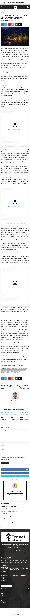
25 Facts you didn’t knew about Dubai (24, 420)
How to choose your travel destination (11, 511)
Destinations (3, 602)
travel (13, 372)
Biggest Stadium (8, 368)
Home (2, 10)
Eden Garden (4, 369)
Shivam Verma (5, 20)
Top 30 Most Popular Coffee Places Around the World (19, 568)
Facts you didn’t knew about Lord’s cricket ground (7, 386)
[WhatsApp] (12, 24)
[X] (5, 24)
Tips (2, 591)
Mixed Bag (3, 588)
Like (27, 469)
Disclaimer (10, 610)
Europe (2, 598)
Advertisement (24, 610)
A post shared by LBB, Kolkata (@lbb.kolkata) (15, 223)
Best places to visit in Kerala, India (10, 506)
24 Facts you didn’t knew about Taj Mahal (15, 420)
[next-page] (16, 423)
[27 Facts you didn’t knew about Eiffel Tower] (5, 415)
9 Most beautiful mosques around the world (12, 522)
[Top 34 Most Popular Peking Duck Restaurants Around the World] (4, 564)
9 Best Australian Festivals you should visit (12, 516)
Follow (26, 472)
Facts (5, 10)
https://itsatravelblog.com (15, 402)
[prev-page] (14, 423)
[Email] (20, 24)
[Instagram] (13, 550)
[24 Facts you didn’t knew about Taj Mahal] (15, 415)
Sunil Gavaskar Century (6, 372)
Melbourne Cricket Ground (20, 369)
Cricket (13, 368)
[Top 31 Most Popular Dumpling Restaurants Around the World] (4, 579)
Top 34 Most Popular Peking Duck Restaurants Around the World (18, 561)
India (2, 593)
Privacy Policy (16, 610)
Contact (15, 612)
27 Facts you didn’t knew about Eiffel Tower (4, 420)
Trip (17, 372)
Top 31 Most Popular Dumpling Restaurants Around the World (18, 576)
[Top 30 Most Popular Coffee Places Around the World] (4, 570)
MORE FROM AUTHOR (20, 409)
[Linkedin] (16, 24)
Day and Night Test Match (21, 368)
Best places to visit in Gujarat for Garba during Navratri (23, 386)
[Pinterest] (9, 24)
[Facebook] (2, 24)
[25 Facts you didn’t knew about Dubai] (24, 415)
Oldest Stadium (4, 371)
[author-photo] (15, 395)
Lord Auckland (11, 369)
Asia (2, 595)
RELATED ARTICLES (9, 409)
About (4, 610)
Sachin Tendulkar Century (14, 371)
